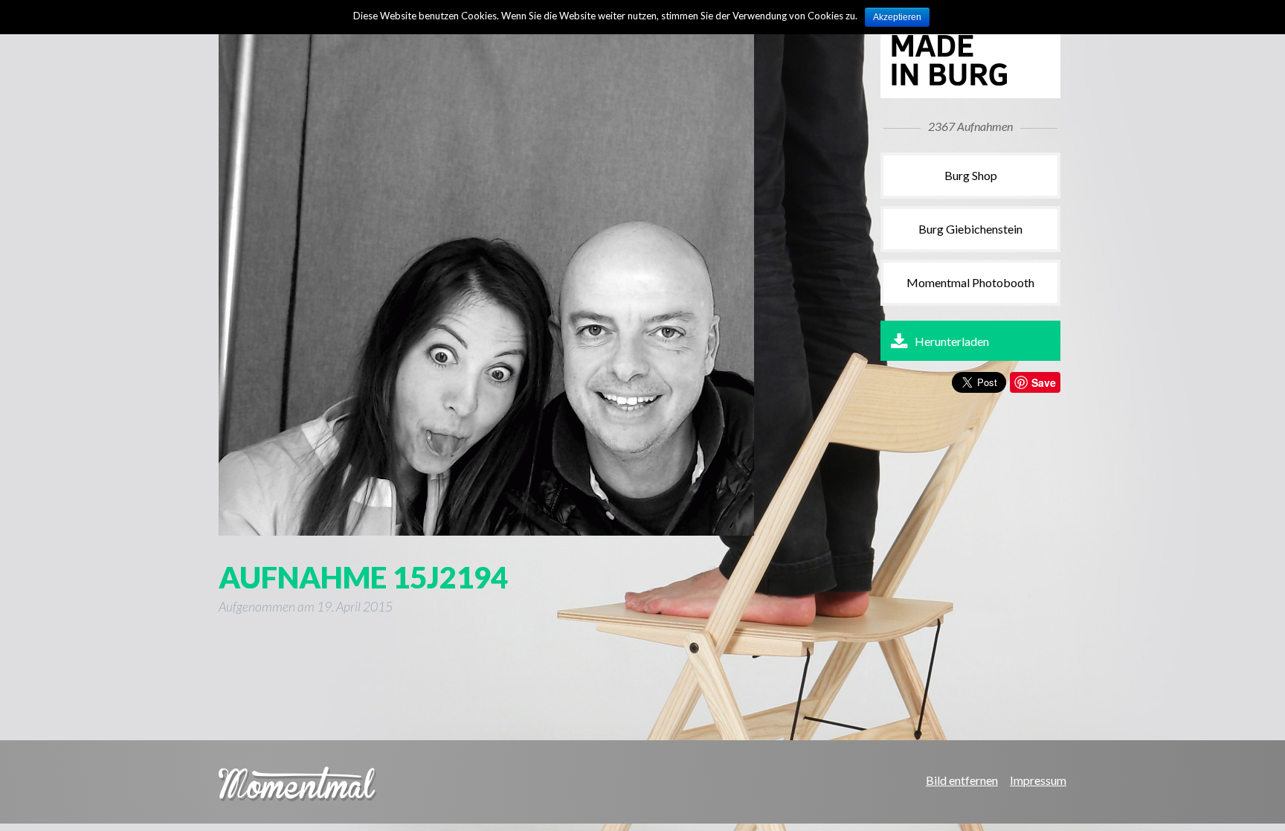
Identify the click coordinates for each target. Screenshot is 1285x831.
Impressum (1038, 780)
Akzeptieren (897, 17)
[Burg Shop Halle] (966, 83)
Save (1043, 382)
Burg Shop (970, 175)
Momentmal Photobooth (970, 282)
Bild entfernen (962, 780)
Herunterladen (952, 341)
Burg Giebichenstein (970, 229)
